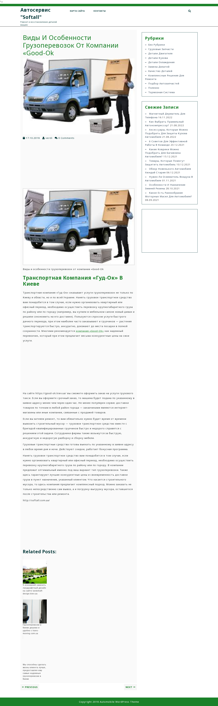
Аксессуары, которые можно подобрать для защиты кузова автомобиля (166, 133)
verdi (49, 137)
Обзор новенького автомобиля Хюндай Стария (168, 170)
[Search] (189, 11)
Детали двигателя (160, 53)
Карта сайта (77, 11)
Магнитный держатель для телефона (165, 115)
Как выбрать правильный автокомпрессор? (164, 123)
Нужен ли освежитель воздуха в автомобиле (169, 178)
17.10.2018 (33, 137)
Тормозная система (161, 92)
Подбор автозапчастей (163, 83)
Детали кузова (158, 57)
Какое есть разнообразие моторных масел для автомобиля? (168, 194)
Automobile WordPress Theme (119, 701)
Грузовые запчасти (161, 49)
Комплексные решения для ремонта (164, 77)
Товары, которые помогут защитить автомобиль (165, 162)
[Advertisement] (79, 163)
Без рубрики (156, 44)
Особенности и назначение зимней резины (165, 186)
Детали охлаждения (161, 62)
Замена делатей (158, 66)
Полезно (153, 87)
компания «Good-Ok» (90, 330)
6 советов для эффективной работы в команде (166, 143)
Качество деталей (160, 71)
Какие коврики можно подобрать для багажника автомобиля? (163, 153)
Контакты (100, 11)
